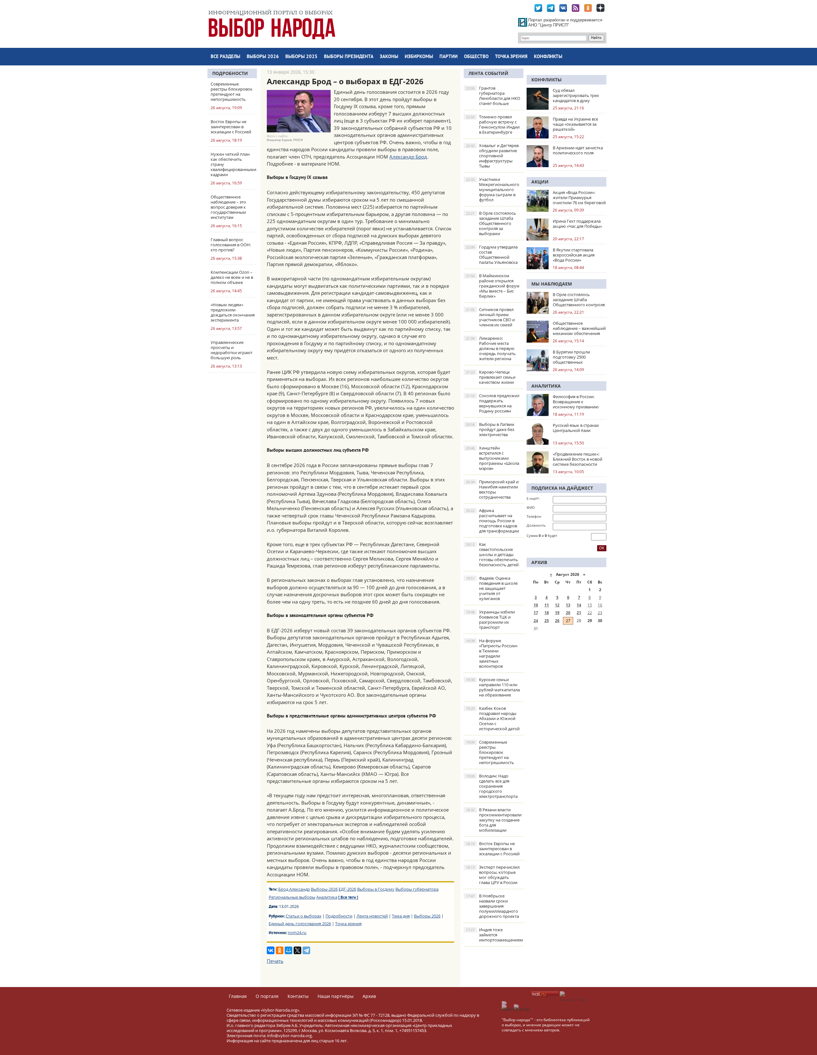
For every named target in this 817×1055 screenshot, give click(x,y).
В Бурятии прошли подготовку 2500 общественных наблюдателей (571, 357)
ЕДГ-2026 (347, 889)
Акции (540, 182)
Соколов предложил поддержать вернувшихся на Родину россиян (492, 403)
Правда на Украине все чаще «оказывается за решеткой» (575, 124)
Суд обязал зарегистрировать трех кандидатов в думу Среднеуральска (576, 95)
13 (568, 605)
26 (557, 620)
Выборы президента (348, 57)
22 (590, 612)
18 (546, 612)
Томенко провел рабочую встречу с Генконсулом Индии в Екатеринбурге (493, 124)
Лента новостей (372, 916)
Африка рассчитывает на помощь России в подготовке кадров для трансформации (492, 521)
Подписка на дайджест (562, 488)
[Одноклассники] (279, 950)
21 (579, 612)
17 (536, 612)
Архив (369, 996)
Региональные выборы (292, 897)
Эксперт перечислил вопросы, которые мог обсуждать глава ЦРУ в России (493, 874)
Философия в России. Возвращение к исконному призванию (576, 401)
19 (557, 612)
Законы (389, 57)
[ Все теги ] (348, 897)
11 (546, 605)
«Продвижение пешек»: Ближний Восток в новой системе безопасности (577, 459)
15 (590, 605)
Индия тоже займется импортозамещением (494, 935)
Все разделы (225, 57)
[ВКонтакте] (270, 950)
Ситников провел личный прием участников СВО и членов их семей (490, 317)
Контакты (298, 996)
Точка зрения (511, 57)
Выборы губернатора (416, 889)
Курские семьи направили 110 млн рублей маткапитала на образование (493, 687)
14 (579, 605)
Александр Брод (408, 156)
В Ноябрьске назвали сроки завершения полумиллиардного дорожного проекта (492, 906)
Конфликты (548, 57)
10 (536, 605)
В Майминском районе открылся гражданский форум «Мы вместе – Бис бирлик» (493, 286)
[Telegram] (306, 950)
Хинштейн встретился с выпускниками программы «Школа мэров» (492, 458)
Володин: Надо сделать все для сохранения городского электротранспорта (492, 786)
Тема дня (401, 916)
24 (536, 620)
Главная (238, 996)
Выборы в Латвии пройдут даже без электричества (490, 429)
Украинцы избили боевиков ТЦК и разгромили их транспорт (490, 619)
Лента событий (488, 73)
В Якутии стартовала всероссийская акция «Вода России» (574, 255)
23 (600, 612)
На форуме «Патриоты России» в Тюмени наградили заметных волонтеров (492, 653)
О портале (267, 996)
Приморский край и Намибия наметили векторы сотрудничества (492, 489)
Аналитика (326, 897)
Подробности (230, 73)
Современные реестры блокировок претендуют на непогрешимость (490, 752)
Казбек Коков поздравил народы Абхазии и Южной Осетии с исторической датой (493, 718)
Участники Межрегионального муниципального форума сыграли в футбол (492, 189)
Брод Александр (294, 889)
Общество (476, 57)
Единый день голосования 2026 (300, 923)
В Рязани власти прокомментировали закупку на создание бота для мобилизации (493, 820)
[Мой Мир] (288, 950)
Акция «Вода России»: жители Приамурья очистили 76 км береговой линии (579, 197)
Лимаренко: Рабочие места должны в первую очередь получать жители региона (491, 348)
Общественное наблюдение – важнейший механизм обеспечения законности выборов (579, 328)
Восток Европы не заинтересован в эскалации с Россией (493, 849)
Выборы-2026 (324, 889)
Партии (448, 57)
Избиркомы (419, 57)
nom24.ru (297, 932)
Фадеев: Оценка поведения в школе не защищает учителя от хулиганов (492, 588)
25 (546, 620)
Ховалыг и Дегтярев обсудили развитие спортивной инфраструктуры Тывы (492, 156)
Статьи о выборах (303, 916)
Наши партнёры (336, 996)
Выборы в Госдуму (375, 889)
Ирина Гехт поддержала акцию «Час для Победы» (577, 224)
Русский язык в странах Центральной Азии (576, 428)
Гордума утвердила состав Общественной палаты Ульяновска (492, 254)
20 (568, 612)
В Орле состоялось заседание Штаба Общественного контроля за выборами (491, 223)
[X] (297, 950)
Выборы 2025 (301, 57)
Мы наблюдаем (551, 284)
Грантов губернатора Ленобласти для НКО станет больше (493, 95)
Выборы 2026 (263, 57)
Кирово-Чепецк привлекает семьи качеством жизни (490, 377)
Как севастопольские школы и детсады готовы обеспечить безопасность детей (492, 554)
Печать (275, 961)
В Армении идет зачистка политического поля (578, 150)
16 (600, 605)
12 (557, 605)
